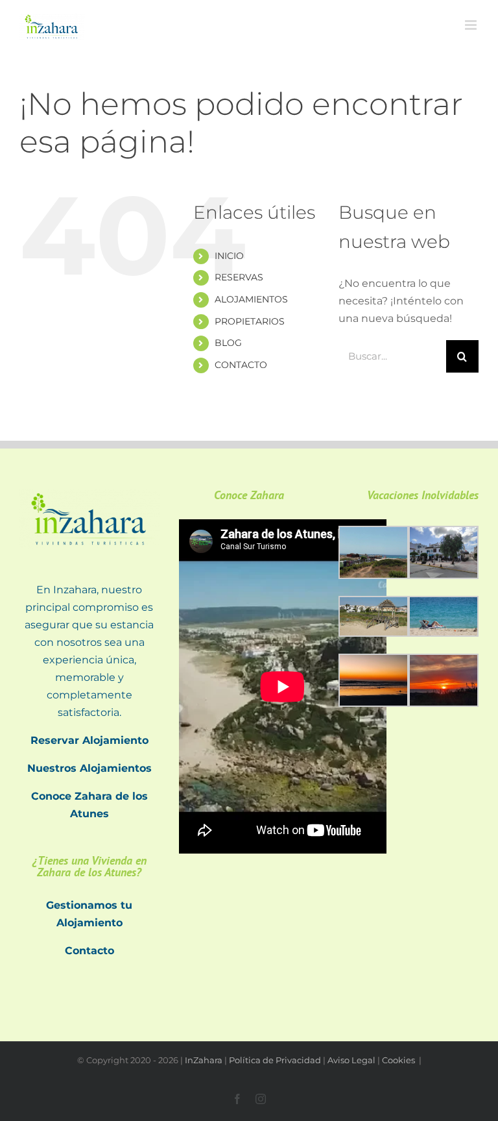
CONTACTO (241, 365)
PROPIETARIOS (250, 321)
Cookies (399, 1060)
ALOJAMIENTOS (251, 299)
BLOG (228, 343)
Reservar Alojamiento (89, 740)
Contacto (89, 950)
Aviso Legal (351, 1060)
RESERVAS (239, 277)
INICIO (229, 256)
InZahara (203, 1060)
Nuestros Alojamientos (89, 768)
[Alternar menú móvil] (472, 25)
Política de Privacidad (275, 1060)
